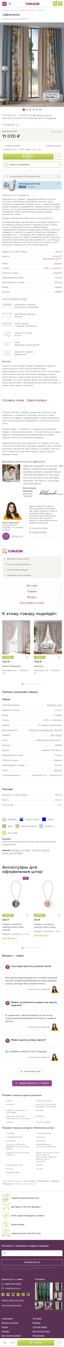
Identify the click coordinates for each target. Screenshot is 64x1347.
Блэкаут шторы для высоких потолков (46, 1105)
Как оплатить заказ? (11, 1335)
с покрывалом (43, 1133)
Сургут (32, 1181)
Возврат (36, 1322)
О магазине (7, 1318)
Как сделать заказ (41, 1331)
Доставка (37, 1318)
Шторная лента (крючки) (41, 730)
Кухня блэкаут (43, 1122)
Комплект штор (54, 705)
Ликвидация (12, 1172)
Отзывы (5, 1331)
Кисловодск (43, 1181)
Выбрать (31, 187)
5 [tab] (32, 684)
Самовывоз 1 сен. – (13, 149)
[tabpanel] (16, 647)
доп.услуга (32, 199)
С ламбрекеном (14, 1137)
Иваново (7, 1184)
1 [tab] (22, 684)
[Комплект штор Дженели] (32, 64)
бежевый (12, 819)
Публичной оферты (39, 1268)
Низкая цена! (56, 131)
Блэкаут (58, 770)
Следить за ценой (53, 146)
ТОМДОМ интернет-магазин (32, 4)
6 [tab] (34, 684)
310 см (9, 1169)
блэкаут (10, 1104)
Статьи (4, 1327)
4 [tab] (29, 684)
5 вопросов (8, 124)
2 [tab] (25, 684)
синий (50, 819)
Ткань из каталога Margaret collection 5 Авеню (18, 1146)
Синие (9, 1101)
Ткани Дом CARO (14, 1165)
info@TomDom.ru (13, 1288)
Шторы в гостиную (21, 850)
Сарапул (55, 1181)
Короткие (40, 1141)
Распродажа (38, 1335)
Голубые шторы (44, 1101)
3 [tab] (27, 684)
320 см (39, 1169)
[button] (9, 637)
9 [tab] (41, 684)
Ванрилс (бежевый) (11, 666)
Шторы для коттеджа (12, 853)
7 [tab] (37, 684)
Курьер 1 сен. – (33, 149)
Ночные (40, 1110)
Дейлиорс (39, 666)
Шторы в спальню (40, 850)
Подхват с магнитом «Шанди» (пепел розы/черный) (13, 927)
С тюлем (10, 1133)
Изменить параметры (19, 164)
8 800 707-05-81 (39, 528)
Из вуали (10, 1141)
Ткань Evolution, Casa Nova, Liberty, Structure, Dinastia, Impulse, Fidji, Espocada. (47, 1157)
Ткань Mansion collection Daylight (46, 1145)
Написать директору (11, 1305)
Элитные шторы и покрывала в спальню (18, 1117)
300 (54, 256)
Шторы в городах (9, 1322)
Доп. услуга (56, 735)
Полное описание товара (14, 299)
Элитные (40, 1137)
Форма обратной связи (12, 1300)
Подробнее (51, 118)
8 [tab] (39, 684)
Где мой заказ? (40, 1327)
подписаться (32, 1262)
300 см (39, 1165)
